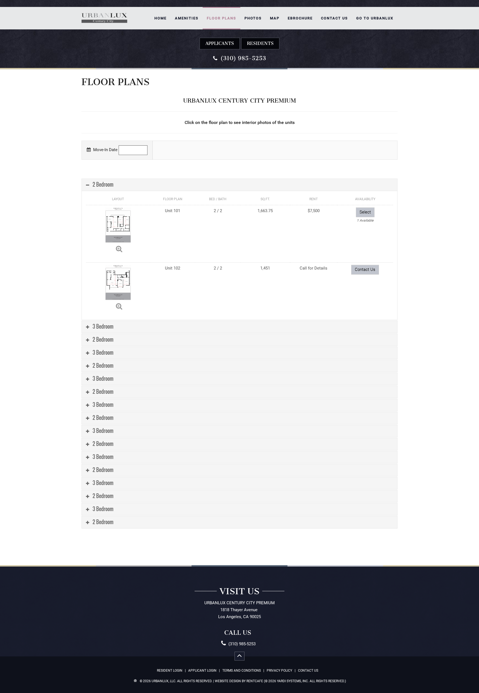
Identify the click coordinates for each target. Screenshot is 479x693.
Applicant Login (202, 670)
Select (365, 212)
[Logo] (104, 12)
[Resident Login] (260, 43)
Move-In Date (105, 149)
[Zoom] (119, 249)
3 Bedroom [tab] (102, 326)
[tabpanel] (239, 354)
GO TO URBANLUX (374, 18)
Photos (253, 18)
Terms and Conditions (241, 670)
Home (160, 18)
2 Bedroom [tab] (102, 184)
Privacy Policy (279, 670)
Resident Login (169, 670)
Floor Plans (221, 18)
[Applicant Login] (220, 43)
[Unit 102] (118, 282)
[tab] (239, 185)
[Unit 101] (118, 224)
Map (274, 18)
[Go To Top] (239, 656)
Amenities (186, 18)
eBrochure (300, 18)
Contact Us (334, 18)
